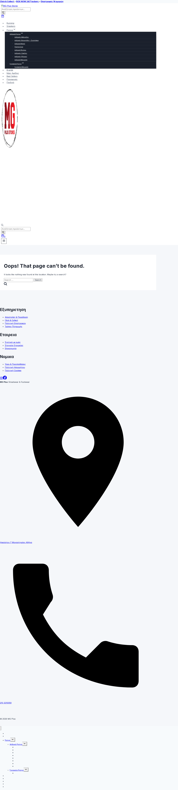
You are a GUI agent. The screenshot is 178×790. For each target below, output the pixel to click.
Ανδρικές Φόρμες (21, 56)
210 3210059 (6, 703)
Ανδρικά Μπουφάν (21, 60)
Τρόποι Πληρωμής (13, 326)
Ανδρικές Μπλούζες (22, 37)
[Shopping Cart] (2, 17)
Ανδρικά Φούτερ (20, 50)
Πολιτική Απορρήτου (15, 367)
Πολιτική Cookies (13, 370)
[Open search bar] (2, 225)
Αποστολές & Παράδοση (16, 317)
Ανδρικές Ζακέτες (21, 53)
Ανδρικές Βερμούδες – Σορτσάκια (27, 40)
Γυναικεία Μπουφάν (21, 67)
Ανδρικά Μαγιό (20, 44)
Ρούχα (7, 740)
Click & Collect (11, 320)
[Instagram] (1, 379)
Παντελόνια (19, 47)
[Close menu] (0, 728)
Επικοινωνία (10, 348)
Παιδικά (10, 82)
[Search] (3, 13)
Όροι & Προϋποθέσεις (15, 364)
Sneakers (11, 26)
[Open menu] (4, 241)
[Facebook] (5, 379)
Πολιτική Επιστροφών (15, 323)
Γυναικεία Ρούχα (17, 770)
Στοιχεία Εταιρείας (14, 345)
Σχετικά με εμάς (13, 342)
